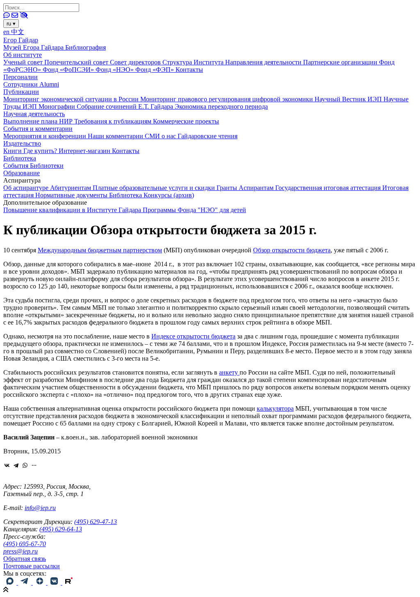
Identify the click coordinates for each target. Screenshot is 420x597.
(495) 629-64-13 (60, 529)
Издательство (22, 143)
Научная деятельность (34, 113)
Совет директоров (136, 62)
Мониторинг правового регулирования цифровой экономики (227, 99)
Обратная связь (24, 558)
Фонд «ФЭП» (155, 69)
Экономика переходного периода (221, 106)
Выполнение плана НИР (38, 121)
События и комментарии (38, 128)
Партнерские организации (341, 62)
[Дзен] (40, 582)
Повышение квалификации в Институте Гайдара (73, 209)
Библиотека (19, 158)
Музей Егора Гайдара (34, 47)
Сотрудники (21, 84)
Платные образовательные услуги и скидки (155, 187)
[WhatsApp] (25, 465)
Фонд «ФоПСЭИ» (69, 69)
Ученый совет (23, 62)
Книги (13, 150)
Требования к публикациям (113, 121)
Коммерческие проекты (186, 121)
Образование (21, 172)
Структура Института (193, 62)
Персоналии (20, 76)
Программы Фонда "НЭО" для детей (194, 209)
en (7, 31)
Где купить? (41, 150)
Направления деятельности (264, 62)
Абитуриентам (71, 187)
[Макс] (10, 582)
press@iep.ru (20, 551)
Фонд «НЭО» (115, 69)
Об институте (22, 54)
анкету (229, 372)
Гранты (228, 187)
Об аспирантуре (26, 187)
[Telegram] (16, 465)
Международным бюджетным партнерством (100, 250)
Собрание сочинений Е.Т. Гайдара (126, 106)
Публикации (21, 91)
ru (11, 24)
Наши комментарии (116, 136)
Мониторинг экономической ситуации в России (71, 99)
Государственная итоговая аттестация (328, 187)
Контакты (189, 69)
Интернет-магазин (85, 150)
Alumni (49, 84)
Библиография (85, 47)
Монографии (58, 106)
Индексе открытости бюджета (193, 336)
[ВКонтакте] (7, 465)
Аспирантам (257, 187)
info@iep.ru (40, 507)
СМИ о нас (161, 136)
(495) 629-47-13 (95, 521)
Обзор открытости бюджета (292, 250)
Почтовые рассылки (31, 566)
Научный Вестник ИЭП (349, 99)
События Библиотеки (33, 165)
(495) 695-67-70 (24, 543)
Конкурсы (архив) (169, 195)
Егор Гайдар (20, 40)
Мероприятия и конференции (45, 136)
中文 (17, 31)
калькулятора (275, 408)
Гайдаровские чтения (207, 136)
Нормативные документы (72, 195)
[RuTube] (68, 582)
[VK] (55, 582)
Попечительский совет (77, 62)
